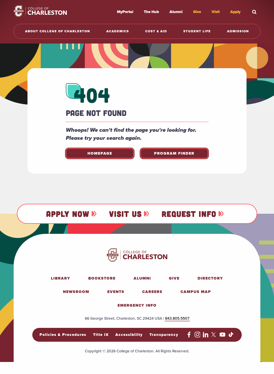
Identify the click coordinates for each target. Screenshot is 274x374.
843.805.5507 (177, 318)
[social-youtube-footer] (222, 336)
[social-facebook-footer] (189, 336)
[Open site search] (254, 12)
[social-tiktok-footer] (231, 336)
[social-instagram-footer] (197, 336)
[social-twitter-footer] (214, 336)
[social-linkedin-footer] (206, 336)
